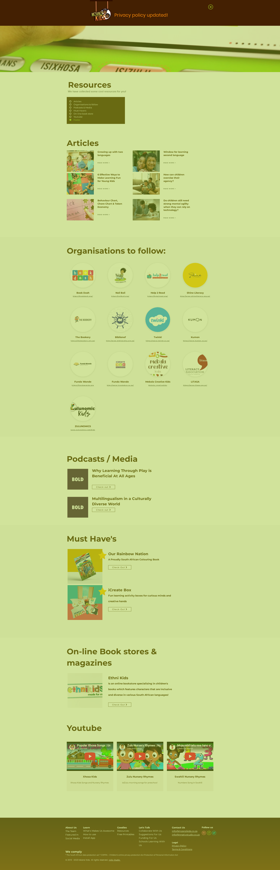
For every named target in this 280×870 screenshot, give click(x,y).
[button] (210, 7)
